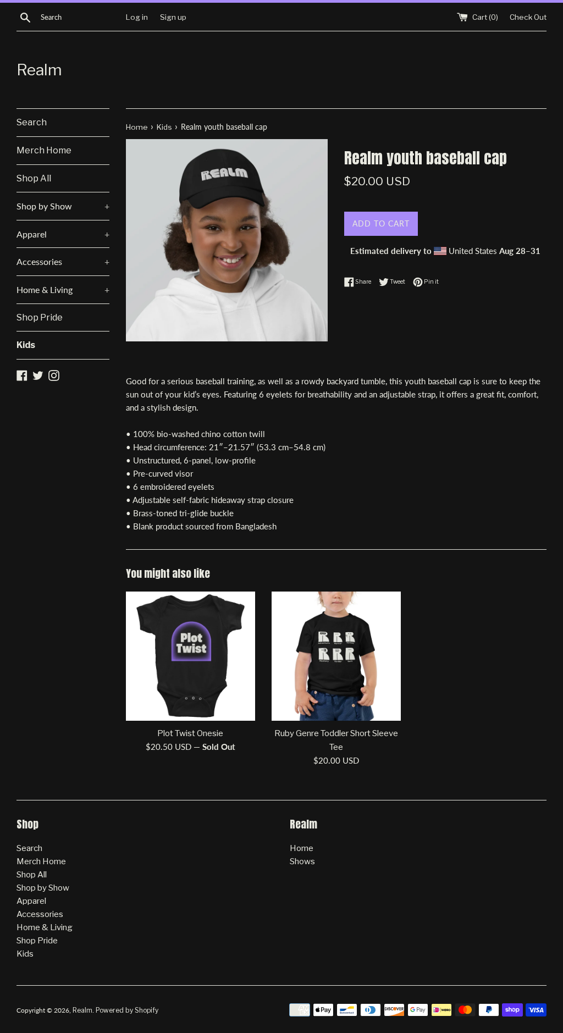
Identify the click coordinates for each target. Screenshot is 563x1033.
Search (31, 122)
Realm (39, 69)
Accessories (62, 261)
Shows (302, 861)
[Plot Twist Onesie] (190, 656)
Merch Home (43, 150)
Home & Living (62, 289)
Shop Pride (39, 317)
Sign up (173, 17)
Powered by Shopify (127, 1010)
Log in (137, 17)
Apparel (62, 234)
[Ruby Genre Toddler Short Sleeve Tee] (336, 656)
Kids (25, 345)
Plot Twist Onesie (190, 733)
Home (301, 848)
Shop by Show (62, 206)
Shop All (33, 178)
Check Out (528, 17)
